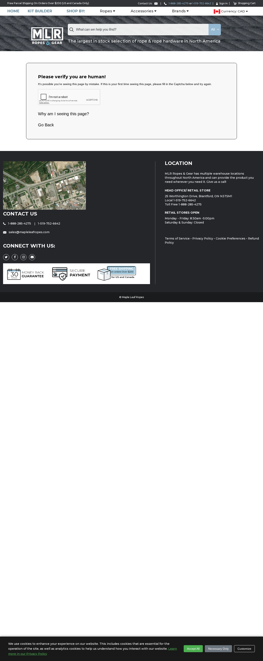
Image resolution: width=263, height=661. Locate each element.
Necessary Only (218, 648)
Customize (244, 648)
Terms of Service (177, 238)
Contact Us (20, 214)
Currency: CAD (232, 11)
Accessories (142, 11)
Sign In (223, 3)
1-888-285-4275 (178, 3)
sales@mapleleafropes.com (29, 232)
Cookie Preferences (230, 238)
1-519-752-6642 (202, 3)
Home (13, 11)
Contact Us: (145, 3)
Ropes (106, 11)
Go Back (46, 125)
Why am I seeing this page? (63, 114)
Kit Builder (40, 11)
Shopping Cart (247, 3)
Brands (179, 11)
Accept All (193, 648)
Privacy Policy (202, 238)
